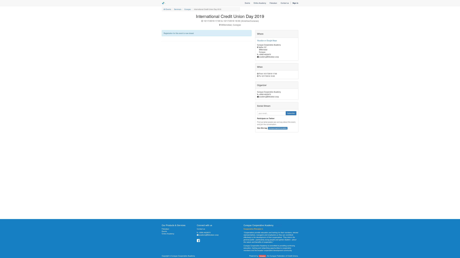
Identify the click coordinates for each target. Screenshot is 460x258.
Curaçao (187, 9)
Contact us (201, 229)
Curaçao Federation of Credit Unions (284, 256)
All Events (167, 9)
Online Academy (168, 233)
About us (278, 225)
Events (164, 231)
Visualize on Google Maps (267, 40)
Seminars (177, 9)
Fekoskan (165, 229)
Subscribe (291, 113)
